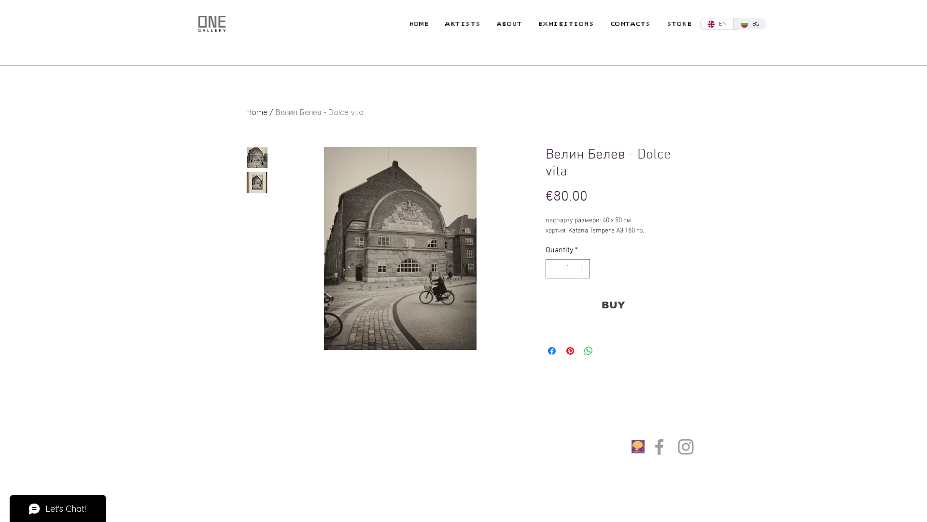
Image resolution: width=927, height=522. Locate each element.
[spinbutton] (568, 269)
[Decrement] (554, 269)
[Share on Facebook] (552, 351)
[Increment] (582, 269)
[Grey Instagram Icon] (685, 446)
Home (256, 112)
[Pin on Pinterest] (570, 351)
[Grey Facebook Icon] (659, 446)
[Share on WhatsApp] (588, 351)
